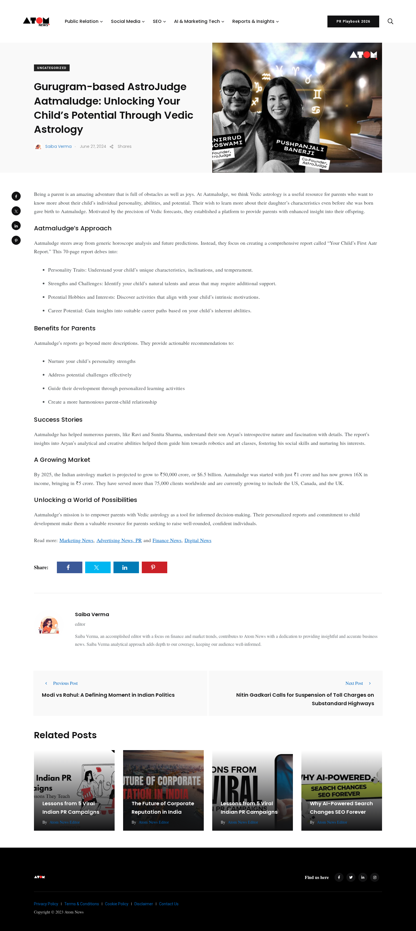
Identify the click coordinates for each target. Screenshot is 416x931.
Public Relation (81, 21)
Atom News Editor (65, 822)
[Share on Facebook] (16, 196)
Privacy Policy (46, 904)
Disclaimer (143, 904)
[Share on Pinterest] (16, 240)
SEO (157, 21)
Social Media (125, 21)
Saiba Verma (92, 614)
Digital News (198, 540)
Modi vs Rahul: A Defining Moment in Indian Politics (108, 694)
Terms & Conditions (81, 904)
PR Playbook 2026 (353, 21)
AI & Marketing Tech (197, 21)
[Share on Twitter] (16, 210)
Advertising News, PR (119, 540)
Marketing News (76, 540)
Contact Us (169, 904)
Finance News (167, 540)
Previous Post (65, 683)
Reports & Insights (253, 21)
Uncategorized (52, 68)
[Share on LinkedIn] (16, 225)
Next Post (354, 683)
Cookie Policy (116, 904)
